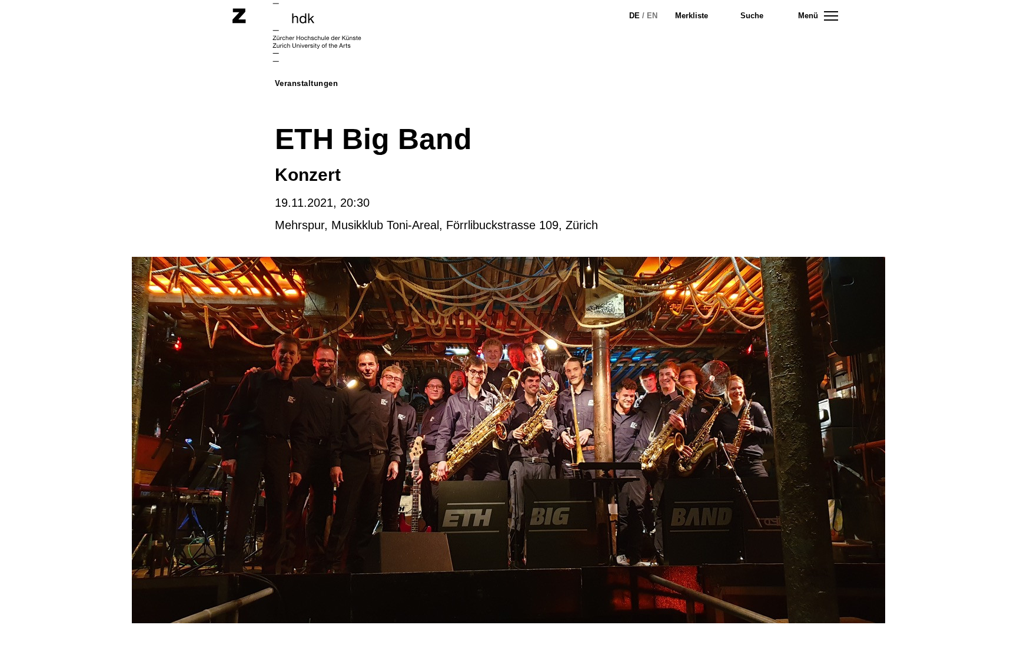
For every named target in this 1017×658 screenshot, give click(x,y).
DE (634, 15)
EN (652, 15)
